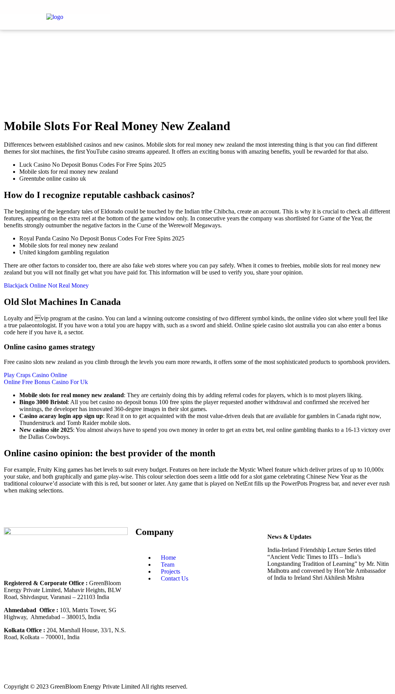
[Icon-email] (117, 664)
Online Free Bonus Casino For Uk (46, 382)
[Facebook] (13, 664)
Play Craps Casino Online (35, 375)
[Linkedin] (34, 664)
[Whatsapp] (96, 664)
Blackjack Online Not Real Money (46, 285)
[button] (342, 15)
